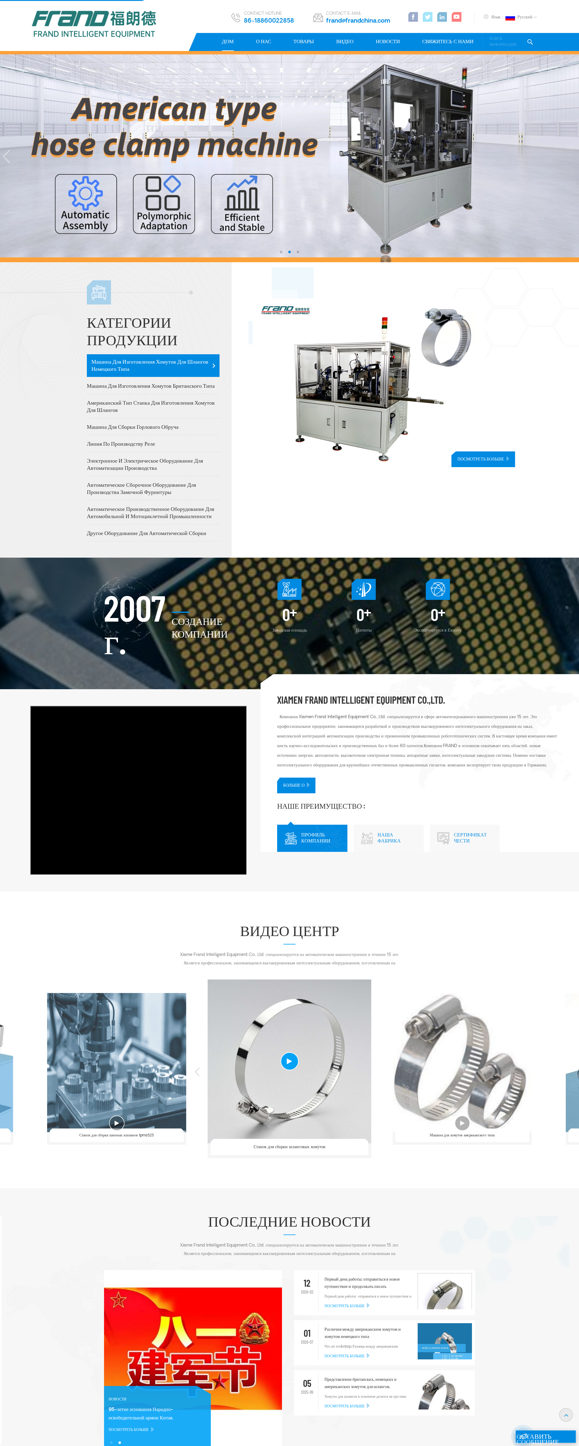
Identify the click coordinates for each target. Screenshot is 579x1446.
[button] (281, 252)
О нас (263, 41)
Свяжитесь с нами (447, 41)
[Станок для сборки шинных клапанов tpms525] (116, 1062)
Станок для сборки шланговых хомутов (289, 1147)
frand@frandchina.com (358, 21)
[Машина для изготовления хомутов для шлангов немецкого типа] (416, 382)
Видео (344, 41)
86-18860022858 (269, 21)
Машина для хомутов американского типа (462, 1135)
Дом (228, 41)
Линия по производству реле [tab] (121, 444)
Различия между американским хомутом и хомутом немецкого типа (362, 1333)
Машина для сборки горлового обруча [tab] (133, 427)
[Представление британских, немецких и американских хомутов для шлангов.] (445, 1402)
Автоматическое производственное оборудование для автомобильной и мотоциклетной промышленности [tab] (150, 513)
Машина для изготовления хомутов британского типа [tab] (151, 386)
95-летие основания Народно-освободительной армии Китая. (141, 1414)
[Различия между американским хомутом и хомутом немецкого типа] (445, 1350)
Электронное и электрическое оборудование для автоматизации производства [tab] (145, 464)
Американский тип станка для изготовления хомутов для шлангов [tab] (151, 406)
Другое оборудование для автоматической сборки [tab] (146, 534)
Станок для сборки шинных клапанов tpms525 (116, 1135)
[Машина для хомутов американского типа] (462, 1062)
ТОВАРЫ (303, 41)
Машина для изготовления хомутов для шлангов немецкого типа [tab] (149, 365)
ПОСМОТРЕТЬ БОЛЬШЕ (480, 459)
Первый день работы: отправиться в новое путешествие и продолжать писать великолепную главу (362, 1284)
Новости (388, 41)
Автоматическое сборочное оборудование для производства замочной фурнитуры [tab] (141, 489)
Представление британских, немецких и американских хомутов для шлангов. (360, 1383)
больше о (294, 785)
